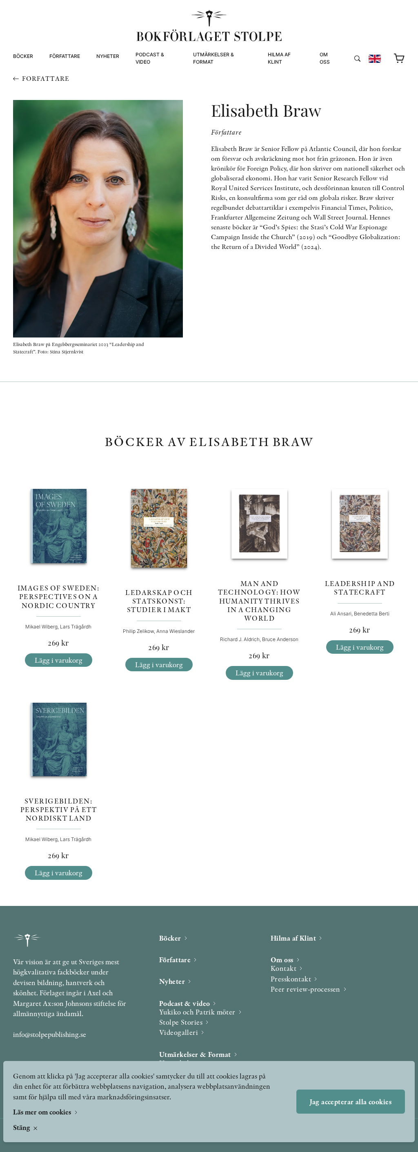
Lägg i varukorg (58, 660)
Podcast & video (150, 58)
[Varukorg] (399, 58)
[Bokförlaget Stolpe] (209, 25)
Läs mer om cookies (43, 1111)
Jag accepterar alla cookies (350, 1101)
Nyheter (107, 56)
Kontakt (283, 968)
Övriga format (214, 88)
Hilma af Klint (279, 58)
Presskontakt (291, 978)
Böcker (23, 56)
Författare (64, 56)
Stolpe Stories (180, 1022)
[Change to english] (375, 59)
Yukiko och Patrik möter (197, 1012)
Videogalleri (154, 98)
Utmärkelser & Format (213, 58)
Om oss (325, 58)
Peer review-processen (353, 98)
